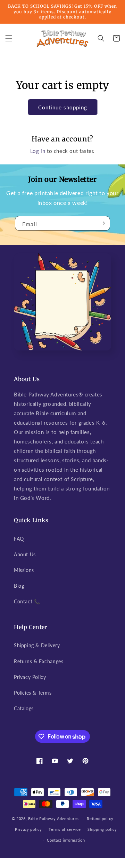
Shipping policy (102, 829)
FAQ (19, 539)
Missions (24, 570)
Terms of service (65, 829)
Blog (19, 586)
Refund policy (100, 818)
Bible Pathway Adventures (53, 818)
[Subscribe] (102, 223)
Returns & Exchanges (38, 661)
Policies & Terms (33, 693)
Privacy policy (28, 829)
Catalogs (24, 708)
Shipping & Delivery (37, 645)
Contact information (66, 840)
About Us (25, 554)
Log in (37, 151)
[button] (8, 38)
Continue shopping (62, 107)
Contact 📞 (27, 601)
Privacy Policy (30, 677)
